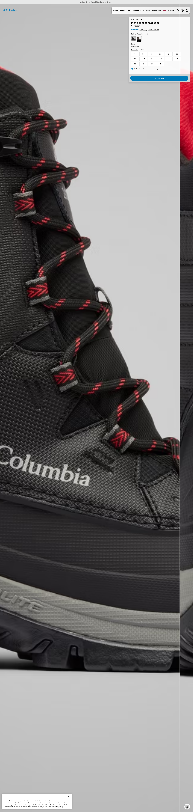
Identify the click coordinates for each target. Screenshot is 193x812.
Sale (164, 10)
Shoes (147, 10)
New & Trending (119, 10)
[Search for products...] (178, 10)
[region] (96, 408)
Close (69, 796)
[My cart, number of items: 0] (187, 10)
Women (136, 10)
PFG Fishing (156, 10)
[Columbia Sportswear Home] (9, 10)
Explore (171, 10)
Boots (132, 20)
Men (129, 10)
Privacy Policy (58, 807)
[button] (187, 806)
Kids (142, 10)
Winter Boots (140, 20)
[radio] (133, 38)
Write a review (153, 29)
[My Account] (182, 10)
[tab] (134, 49)
